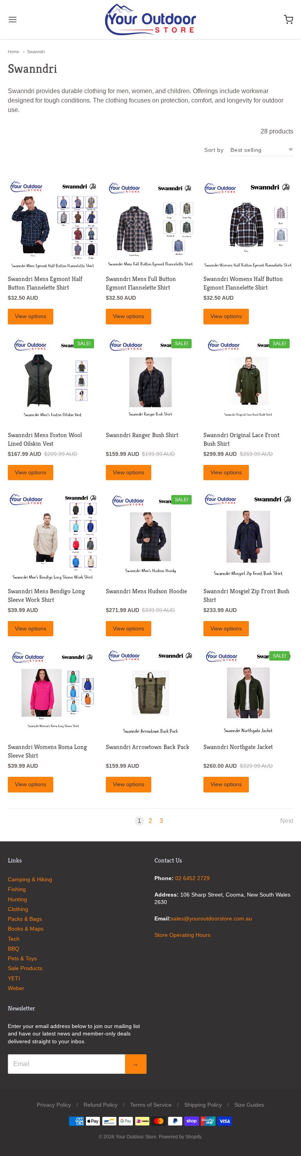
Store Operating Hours (182, 935)
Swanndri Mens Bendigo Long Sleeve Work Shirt (46, 595)
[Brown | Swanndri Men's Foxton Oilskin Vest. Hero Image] (53, 381)
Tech (14, 939)
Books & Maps (26, 929)
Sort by (213, 150)
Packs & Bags (25, 919)
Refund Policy (100, 1105)
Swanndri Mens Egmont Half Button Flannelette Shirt (45, 283)
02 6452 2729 (192, 878)
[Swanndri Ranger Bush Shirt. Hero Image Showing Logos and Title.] (151, 381)
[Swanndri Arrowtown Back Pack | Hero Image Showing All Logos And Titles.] (151, 693)
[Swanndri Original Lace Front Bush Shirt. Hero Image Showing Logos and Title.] (248, 381)
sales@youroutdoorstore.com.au (211, 918)
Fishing (17, 889)
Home (13, 51)
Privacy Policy (54, 1105)
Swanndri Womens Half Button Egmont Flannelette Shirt (243, 283)
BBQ (13, 948)
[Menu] (36, 19)
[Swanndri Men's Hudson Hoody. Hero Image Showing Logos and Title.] (151, 537)
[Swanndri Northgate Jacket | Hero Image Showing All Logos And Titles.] (248, 693)
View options (30, 316)
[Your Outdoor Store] (150, 19)
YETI (14, 978)
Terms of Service (151, 1105)
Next (286, 820)
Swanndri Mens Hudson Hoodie (146, 591)
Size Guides (249, 1105)
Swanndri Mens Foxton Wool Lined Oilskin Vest (45, 439)
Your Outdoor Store (136, 1137)
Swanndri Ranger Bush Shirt (142, 435)
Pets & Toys (22, 958)
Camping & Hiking (30, 879)
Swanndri (36, 51)
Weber (16, 988)
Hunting (17, 899)
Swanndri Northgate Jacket (238, 747)
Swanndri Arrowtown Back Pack (147, 747)
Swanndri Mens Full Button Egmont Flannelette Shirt (141, 283)
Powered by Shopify (180, 1137)
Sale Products (25, 968)
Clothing (18, 909)
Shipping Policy (203, 1105)
